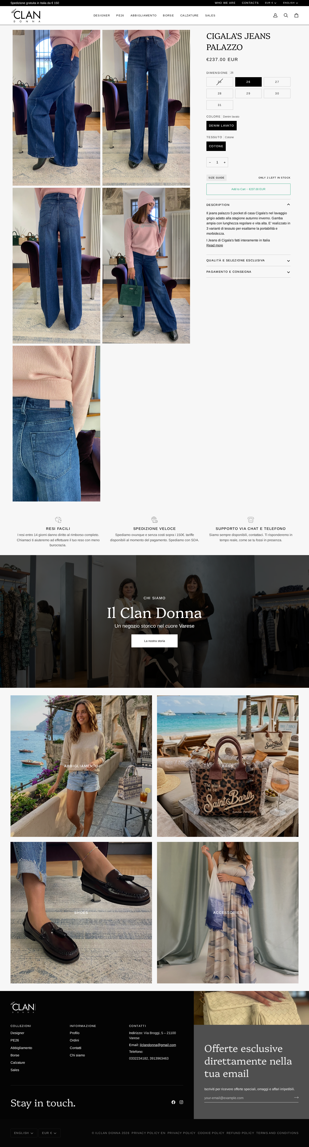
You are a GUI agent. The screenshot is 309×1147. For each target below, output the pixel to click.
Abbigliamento (21, 1048)
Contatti (75, 1048)
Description (218, 204)
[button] (101, 15)
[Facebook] (173, 1102)
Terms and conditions (277, 1133)
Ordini (74, 1040)
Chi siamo (77, 1055)
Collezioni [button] (21, 1026)
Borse (15, 1055)
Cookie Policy (211, 1133)
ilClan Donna (107, 1133)
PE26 (15, 1040)
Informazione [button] (83, 1026)
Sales (15, 1070)
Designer (17, 1033)
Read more (214, 245)
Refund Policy (240, 1133)
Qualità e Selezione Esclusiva (235, 260)
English (289, 2)
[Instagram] (181, 1102)
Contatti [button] (137, 1026)
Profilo (74, 1033)
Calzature (18, 1062)
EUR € (269, 2)
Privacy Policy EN (148, 1133)
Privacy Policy (182, 1133)
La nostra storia (154, 641)
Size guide (217, 177)
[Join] (295, 1097)
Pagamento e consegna (229, 271)
